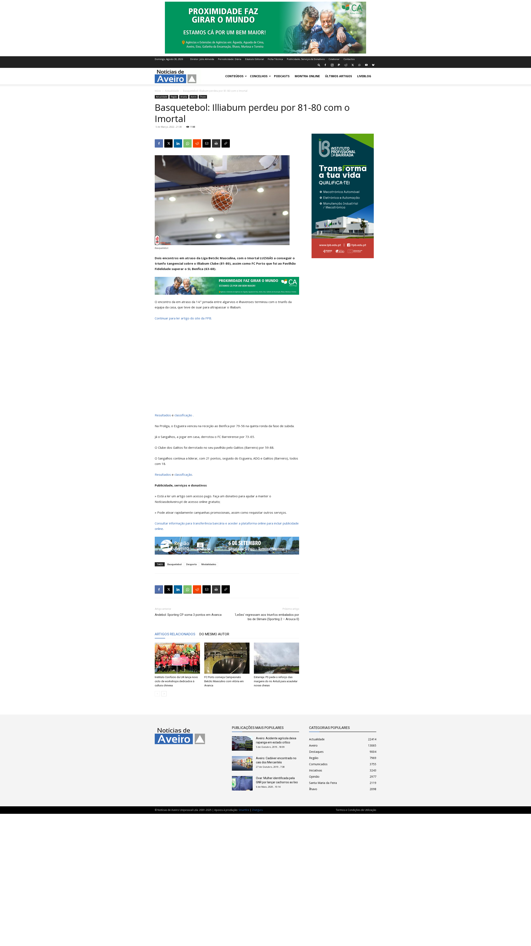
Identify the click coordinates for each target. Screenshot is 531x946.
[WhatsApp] (359, 65)
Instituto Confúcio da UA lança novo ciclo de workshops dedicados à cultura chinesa (176, 681)
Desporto (191, 564)
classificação (183, 415)
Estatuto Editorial (254, 59)
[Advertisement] (265, 877)
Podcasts (282, 76)
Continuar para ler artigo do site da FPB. (183, 318)
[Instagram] (332, 65)
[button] (319, 64)
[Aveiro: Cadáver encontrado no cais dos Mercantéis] (242, 763)
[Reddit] (346, 65)
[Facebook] (325, 65)
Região (174, 96)
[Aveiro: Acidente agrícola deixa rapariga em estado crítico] (242, 743)
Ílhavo (203, 96)
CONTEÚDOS (234, 76)
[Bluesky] (373, 65)
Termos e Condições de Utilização (356, 810)
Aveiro (193, 96)
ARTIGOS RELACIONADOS (175, 634)
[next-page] (164, 693)
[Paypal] (339, 65)
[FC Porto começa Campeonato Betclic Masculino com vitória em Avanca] (227, 658)
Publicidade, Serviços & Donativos (306, 59)
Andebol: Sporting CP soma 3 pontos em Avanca (188, 615)
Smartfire (244, 810)
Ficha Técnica (275, 59)
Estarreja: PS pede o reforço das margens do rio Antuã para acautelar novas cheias (275, 681)
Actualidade (172, 91)
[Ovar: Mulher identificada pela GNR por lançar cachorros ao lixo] (242, 783)
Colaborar (334, 59)
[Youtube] (366, 65)
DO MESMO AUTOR (214, 634)
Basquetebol (174, 564)
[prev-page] (157, 693)
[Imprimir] (216, 143)
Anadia (183, 96)
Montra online (307, 76)
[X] (353, 65)
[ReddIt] (197, 143)
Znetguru (257, 810)
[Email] (206, 143)
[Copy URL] (226, 143)
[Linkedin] (178, 143)
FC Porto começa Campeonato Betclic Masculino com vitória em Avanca (224, 681)
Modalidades (208, 564)
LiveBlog (364, 76)
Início (158, 91)
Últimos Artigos (338, 76)
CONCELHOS (259, 76)
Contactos (348, 59)
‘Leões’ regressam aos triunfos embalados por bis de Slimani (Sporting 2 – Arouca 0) (267, 617)
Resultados (163, 415)
